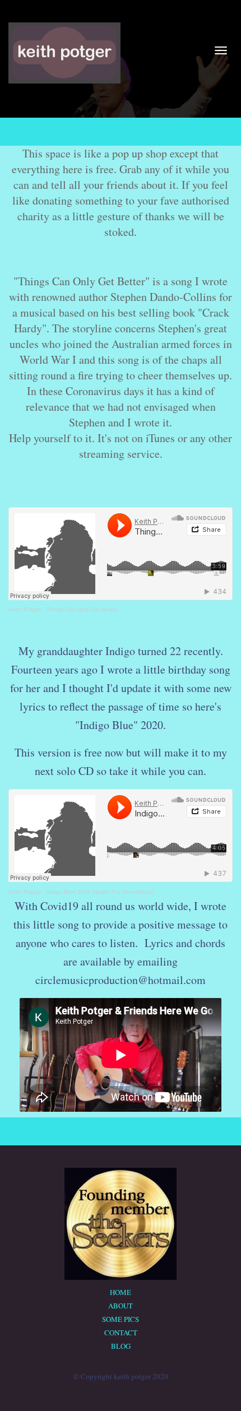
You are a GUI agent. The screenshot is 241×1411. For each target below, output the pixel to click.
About (120, 1306)
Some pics (120, 1319)
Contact (120, 1333)
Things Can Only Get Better (82, 609)
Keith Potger (24, 609)
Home (120, 1292)
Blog (121, 1346)
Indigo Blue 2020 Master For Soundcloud (99, 892)
